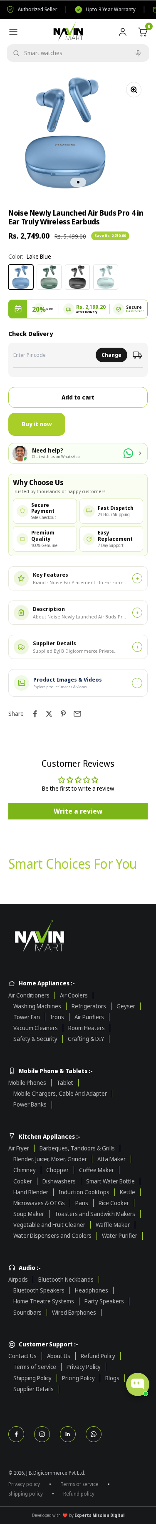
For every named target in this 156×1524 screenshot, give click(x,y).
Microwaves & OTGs (39, 1203)
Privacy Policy (84, 1367)
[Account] (122, 31)
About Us (58, 1356)
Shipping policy (25, 1493)
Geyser (125, 1006)
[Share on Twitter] (49, 714)
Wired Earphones (74, 1312)
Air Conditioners (29, 995)
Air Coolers (74, 995)
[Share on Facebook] (35, 714)
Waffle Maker (113, 1225)
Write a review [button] (78, 811)
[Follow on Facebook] (16, 1434)
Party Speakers (104, 1301)
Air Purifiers (89, 1017)
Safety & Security (35, 1039)
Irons (57, 1017)
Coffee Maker (96, 1170)
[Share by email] (77, 714)
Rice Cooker (114, 1203)
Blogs (112, 1378)
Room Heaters (86, 1028)
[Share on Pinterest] (63, 714)
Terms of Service (34, 1367)
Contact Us (22, 1356)
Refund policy (78, 1493)
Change (111, 355)
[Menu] (13, 31)
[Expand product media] (137, 683)
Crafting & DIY (86, 1039)
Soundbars (27, 1312)
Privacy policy (24, 1484)
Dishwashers (59, 1181)
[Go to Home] (78, 937)
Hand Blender (30, 1192)
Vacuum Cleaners (35, 1028)
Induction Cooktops (84, 1192)
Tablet (65, 1082)
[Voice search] (138, 53)
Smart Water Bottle (110, 1181)
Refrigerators (89, 1006)
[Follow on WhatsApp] (94, 1434)
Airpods (18, 1279)
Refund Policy (98, 1356)
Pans (81, 1203)
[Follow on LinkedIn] (68, 1434)
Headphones (91, 1290)
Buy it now (37, 424)
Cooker (22, 1181)
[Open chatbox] (137, 1384)
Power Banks (30, 1104)
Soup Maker (28, 1214)
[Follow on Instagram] (42, 1434)
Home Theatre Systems (43, 1301)
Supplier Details (33, 1389)
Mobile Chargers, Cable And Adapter (60, 1093)
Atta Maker (111, 1159)
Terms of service (79, 1484)
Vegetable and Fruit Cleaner (49, 1225)
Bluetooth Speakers (38, 1290)
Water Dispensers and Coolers (52, 1235)
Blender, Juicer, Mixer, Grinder (50, 1159)
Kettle (127, 1192)
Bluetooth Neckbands (66, 1279)
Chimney (24, 1170)
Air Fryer (18, 1148)
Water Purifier (119, 1235)
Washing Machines (37, 1006)
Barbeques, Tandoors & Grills (77, 1148)
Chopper (57, 1170)
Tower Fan (26, 1017)
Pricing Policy (78, 1378)
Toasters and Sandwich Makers (94, 1214)
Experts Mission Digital (99, 1515)
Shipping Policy (32, 1378)
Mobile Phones (27, 1082)
